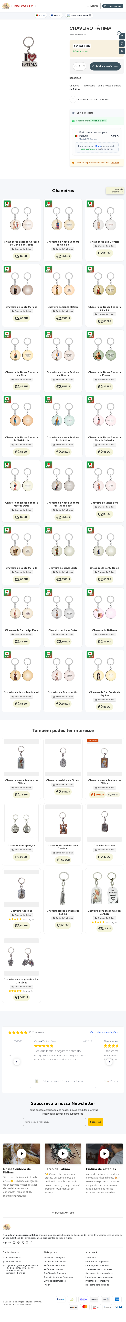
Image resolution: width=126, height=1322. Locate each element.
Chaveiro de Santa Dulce (104, 568)
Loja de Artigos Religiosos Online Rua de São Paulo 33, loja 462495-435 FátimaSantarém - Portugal (22, 1269)
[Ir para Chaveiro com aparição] (21, 822)
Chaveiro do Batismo (104, 630)
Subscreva (95, 1122)
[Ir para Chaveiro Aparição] (104, 822)
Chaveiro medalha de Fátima (63, 780)
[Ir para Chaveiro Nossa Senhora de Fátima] (21, 757)
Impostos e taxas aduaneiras (99, 1277)
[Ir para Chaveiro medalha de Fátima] (63, 757)
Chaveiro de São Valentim (63, 692)
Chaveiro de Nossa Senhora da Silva (21, 374)
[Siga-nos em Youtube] (27, 1242)
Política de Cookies (53, 1269)
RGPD (47, 1285)
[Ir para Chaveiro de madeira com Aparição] (63, 822)
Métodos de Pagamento (97, 1261)
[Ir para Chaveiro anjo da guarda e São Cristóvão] (21, 956)
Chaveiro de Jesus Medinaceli (21, 692)
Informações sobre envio (97, 1265)
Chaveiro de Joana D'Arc (63, 630)
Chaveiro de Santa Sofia (104, 502)
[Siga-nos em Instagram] (14, 1242)
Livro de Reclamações (55, 1281)
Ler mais (115, 162)
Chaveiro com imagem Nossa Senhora (104, 912)
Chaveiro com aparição (21, 845)
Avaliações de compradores (99, 1273)
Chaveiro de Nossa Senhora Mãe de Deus (21, 504)
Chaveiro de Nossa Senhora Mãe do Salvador (104, 439)
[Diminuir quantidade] (75, 66)
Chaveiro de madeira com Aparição (63, 847)
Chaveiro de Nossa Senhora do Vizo (104, 308)
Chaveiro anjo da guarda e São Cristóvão (21, 981)
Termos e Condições (54, 1257)
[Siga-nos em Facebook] (18, 1242)
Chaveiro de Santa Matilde (63, 307)
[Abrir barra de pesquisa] (122, 43)
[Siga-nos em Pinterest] (31, 1242)
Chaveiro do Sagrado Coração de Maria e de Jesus (21, 243)
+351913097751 (13, 1257)
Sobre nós (90, 1257)
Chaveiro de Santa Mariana (21, 307)
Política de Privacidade (55, 1261)
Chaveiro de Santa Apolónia (21, 630)
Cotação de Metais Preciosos (58, 1277)
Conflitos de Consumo (55, 1273)
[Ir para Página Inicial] (6, 6)
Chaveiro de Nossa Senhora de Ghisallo (63, 243)
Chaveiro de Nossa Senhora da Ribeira (63, 374)
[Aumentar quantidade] (83, 66)
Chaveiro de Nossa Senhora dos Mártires (63, 439)
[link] (63, 1081)
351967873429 (13, 1261)
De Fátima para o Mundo (97, 1285)
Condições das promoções (98, 1269)
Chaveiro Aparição (105, 845)
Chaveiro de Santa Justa (63, 568)
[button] (16, 1062)
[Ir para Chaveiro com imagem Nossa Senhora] (104, 887)
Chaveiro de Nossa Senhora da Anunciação (63, 504)
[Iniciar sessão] (122, 51)
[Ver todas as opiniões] (63, 1032)
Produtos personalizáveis (98, 1281)
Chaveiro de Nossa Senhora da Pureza (104, 374)
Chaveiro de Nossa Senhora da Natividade (21, 439)
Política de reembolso (54, 1265)
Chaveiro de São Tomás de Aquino (104, 694)
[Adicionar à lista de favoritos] (36, 218)
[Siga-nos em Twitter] (22, 1242)
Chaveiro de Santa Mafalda (21, 568)
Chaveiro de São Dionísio (104, 241)
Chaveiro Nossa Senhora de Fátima (21, 782)
